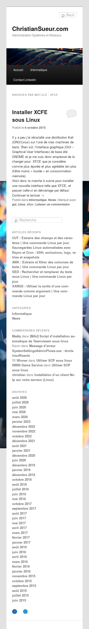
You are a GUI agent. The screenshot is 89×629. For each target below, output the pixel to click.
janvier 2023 (21, 421)
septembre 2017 (24, 508)
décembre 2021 (23, 440)
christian (18, 374)
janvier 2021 (21, 450)
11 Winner (19, 360)
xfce (30, 204)
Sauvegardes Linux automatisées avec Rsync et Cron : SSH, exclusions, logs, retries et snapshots (44, 252)
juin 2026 (19, 407)
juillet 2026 (20, 402)
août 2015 (19, 590)
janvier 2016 (21, 571)
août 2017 (19, 513)
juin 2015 (19, 600)
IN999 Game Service (27, 365)
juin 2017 (19, 518)
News (52, 200)
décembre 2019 (23, 465)
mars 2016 (20, 561)
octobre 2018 (22, 479)
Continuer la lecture (28, 195)
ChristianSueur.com (40, 28)
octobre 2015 (22, 581)
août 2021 (19, 445)
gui (14, 204)
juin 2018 (19, 494)
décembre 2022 (23, 426)
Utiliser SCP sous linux (54, 360)
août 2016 (19, 547)
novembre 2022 (23, 431)
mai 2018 (19, 498)
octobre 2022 (22, 436)
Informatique (38, 70)
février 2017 (21, 537)
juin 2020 (19, 460)
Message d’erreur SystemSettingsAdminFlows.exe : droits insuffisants (42, 350)
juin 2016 (19, 552)
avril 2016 (19, 556)
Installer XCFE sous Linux (29, 116)
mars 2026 (20, 416)
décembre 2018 (23, 474)
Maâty (16, 336)
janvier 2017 (21, 542)
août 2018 (19, 484)
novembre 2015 (23, 576)
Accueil (18, 70)
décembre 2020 (23, 455)
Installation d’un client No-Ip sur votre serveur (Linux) (43, 377)
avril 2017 (19, 527)
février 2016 (21, 566)
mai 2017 (19, 523)
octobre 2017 (22, 503)
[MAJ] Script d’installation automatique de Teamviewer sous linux (43, 338)
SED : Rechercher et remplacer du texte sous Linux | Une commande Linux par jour (42, 276)
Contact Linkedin (24, 79)
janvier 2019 (21, 469)
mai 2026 (19, 411)
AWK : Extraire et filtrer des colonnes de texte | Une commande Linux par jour (42, 264)
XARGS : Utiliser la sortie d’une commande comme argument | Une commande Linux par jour (40, 291)
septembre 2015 (24, 585)
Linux (21, 204)
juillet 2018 (20, 489)
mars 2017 (20, 532)
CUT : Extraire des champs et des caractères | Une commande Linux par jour (42, 240)
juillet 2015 (20, 595)
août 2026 (19, 397)
